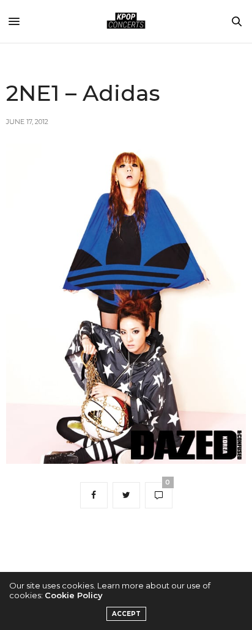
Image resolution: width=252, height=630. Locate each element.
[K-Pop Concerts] (126, 21)
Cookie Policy (74, 595)
